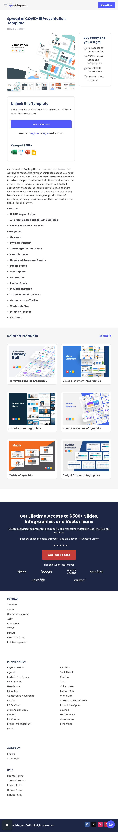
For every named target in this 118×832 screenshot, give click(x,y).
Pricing (11, 754)
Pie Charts (13, 719)
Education (12, 691)
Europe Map (67, 691)
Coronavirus (67, 719)
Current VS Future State (73, 700)
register (34, 133)
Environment (14, 681)
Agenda (11, 672)
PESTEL (11, 700)
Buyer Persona (15, 667)
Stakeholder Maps (17, 710)
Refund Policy (14, 794)
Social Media (67, 672)
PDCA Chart (14, 705)
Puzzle (10, 728)
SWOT (10, 628)
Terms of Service (16, 780)
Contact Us (13, 758)
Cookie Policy (14, 790)
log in (46, 133)
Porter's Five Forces (18, 677)
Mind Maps (66, 724)
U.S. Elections (67, 714)
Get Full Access (41, 124)
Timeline (12, 604)
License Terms (15, 776)
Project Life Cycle (70, 705)
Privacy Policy (15, 785)
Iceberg (11, 714)
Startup (64, 677)
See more (105, 335)
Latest (20, 29)
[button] (72, 55)
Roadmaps (13, 623)
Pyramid (65, 667)
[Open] (7, 825)
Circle (10, 609)
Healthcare (13, 686)
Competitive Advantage (20, 695)
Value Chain (67, 686)
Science (64, 710)
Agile (10, 618)
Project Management (19, 724)
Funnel (11, 633)
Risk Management (17, 642)
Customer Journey (17, 614)
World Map (66, 695)
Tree (62, 681)
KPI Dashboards (16, 637)
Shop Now (106, 5)
